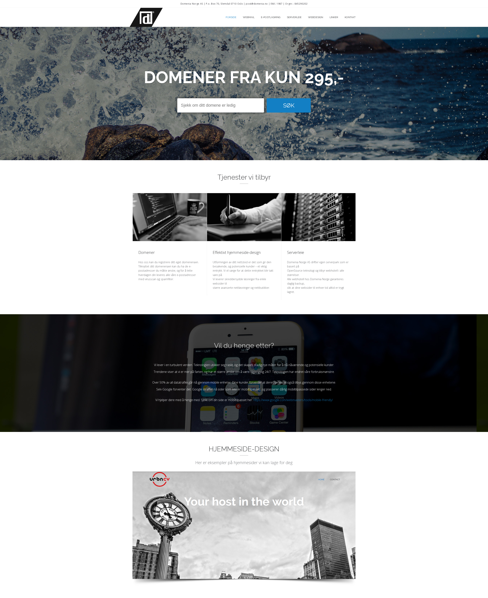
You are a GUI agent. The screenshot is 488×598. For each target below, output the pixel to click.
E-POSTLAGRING (270, 17)
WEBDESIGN (315, 17)
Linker (334, 17)
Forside (231, 17)
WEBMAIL (248, 17)
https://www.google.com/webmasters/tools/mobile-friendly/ (293, 400)
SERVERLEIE (294, 17)
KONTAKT (350, 17)
